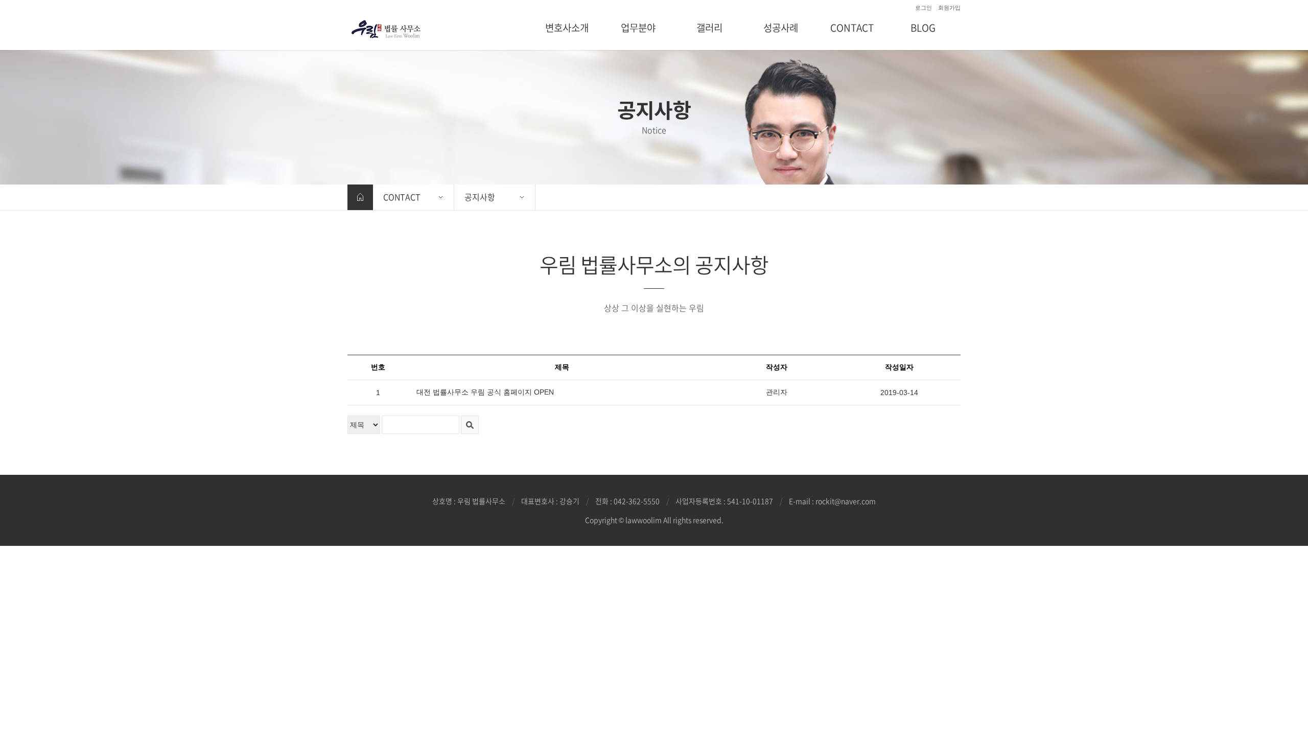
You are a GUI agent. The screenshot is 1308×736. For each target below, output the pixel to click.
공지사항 (479, 197)
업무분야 (638, 27)
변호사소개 (567, 27)
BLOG (923, 27)
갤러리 (709, 27)
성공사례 (780, 27)
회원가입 (949, 8)
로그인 (923, 8)
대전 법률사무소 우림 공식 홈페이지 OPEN (485, 392)
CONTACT (852, 27)
